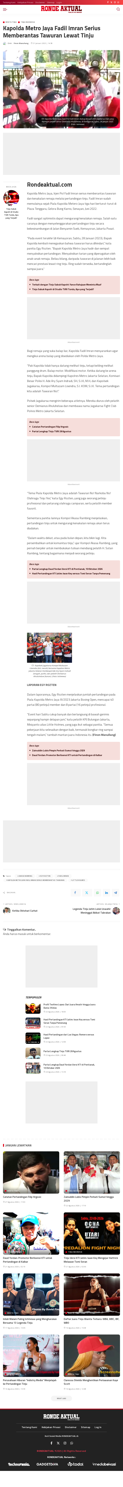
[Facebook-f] (51, 1443)
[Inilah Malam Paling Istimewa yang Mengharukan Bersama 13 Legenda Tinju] (31, 1294)
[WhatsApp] (118, 2)
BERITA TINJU (11, 22)
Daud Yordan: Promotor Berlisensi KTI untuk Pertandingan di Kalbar (67, 755)
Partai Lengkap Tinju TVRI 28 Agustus (51, 431)
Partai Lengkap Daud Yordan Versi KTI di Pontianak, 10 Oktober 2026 (67, 569)
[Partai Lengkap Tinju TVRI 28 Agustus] (33, 1053)
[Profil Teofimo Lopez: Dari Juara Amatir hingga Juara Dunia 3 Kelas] (33, 1008)
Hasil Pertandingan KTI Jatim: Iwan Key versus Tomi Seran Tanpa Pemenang (71, 573)
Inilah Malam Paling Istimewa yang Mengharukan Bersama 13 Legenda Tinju (30, 1321)
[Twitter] (111, 2)
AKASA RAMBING (25, 876)
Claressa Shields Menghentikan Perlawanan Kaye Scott (91, 1382)
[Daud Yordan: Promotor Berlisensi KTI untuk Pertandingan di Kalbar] (31, 1233)
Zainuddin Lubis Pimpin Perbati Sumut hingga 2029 (58, 750)
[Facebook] (108, 2)
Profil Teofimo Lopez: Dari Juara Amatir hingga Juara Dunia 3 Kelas (69, 1006)
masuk (22, 933)
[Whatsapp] (72, 1443)
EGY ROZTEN (45, 876)
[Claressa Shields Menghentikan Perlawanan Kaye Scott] (92, 1356)
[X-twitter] (58, 1443)
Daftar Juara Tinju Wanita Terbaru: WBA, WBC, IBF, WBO (91, 1321)
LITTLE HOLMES (78, 880)
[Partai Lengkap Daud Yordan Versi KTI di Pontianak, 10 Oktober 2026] (33, 1068)
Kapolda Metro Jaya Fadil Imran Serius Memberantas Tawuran (36, 880)
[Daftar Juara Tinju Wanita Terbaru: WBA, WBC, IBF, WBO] (92, 1294)
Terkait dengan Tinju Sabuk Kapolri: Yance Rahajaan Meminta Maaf (66, 284)
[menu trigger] (6, 9)
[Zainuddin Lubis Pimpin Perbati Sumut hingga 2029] (92, 1172)
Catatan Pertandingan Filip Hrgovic (50, 426)
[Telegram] (115, 892)
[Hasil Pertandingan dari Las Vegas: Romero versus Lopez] (33, 1038)
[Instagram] (115, 2)
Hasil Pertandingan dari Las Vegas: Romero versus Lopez (69, 1036)
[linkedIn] (106, 892)
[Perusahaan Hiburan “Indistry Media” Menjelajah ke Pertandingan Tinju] (31, 1356)
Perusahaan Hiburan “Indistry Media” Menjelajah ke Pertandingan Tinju (29, 1382)
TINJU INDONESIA (28, 22)
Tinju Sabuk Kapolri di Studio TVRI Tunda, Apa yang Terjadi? (11, 213)
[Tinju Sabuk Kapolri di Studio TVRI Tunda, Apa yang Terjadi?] (11, 198)
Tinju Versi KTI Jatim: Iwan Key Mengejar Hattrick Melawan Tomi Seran (91, 1260)
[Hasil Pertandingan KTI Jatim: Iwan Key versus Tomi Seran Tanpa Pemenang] (33, 1023)
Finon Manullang (21, 43)
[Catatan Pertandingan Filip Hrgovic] (31, 1172)
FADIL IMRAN (63, 876)
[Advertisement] (61, 154)
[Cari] (118, 9)
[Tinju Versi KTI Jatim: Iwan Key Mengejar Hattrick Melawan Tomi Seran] (92, 1233)
